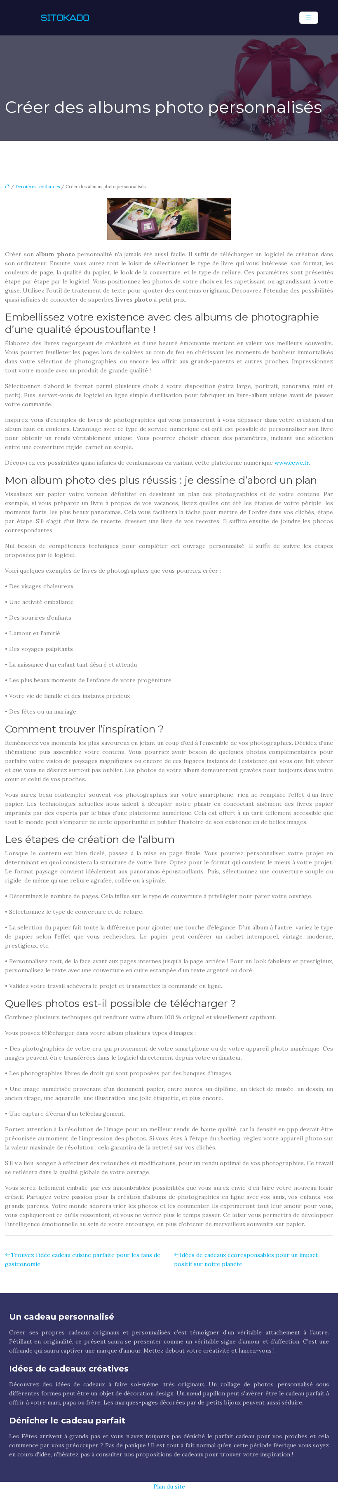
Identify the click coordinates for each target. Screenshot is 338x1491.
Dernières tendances (37, 187)
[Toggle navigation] (308, 18)
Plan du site (169, 1486)
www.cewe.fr (292, 462)
